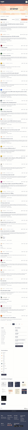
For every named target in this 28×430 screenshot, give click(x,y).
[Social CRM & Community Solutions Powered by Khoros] (25, 408)
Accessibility (22, 418)
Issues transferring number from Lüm (8, 212)
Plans (1, 339)
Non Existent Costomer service (7, 138)
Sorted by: (13, 19)
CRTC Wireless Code (23, 421)
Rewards (2, 342)
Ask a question (24, 19)
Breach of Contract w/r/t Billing (7, 193)
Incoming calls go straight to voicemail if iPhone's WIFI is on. (12, 183)
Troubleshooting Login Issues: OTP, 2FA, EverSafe (10, 36)
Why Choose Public (10, 417)
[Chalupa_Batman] (4, 369)
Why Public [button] (10, 415)
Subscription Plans (3, 417)
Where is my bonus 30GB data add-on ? (8, 148)
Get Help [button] (15, 415)
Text (1, 245)
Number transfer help (5, 253)
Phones (2, 338)
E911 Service (22, 420)
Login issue (3, 262)
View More (3, 374)
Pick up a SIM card (3, 418)
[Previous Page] (6, 324)
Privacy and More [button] (22, 416)
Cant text (2, 272)
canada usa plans (4, 47)
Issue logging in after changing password (8, 102)
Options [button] (26, 16)
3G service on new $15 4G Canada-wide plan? (10, 73)
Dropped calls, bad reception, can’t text (8, 222)
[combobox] (14, 12)
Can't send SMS (16, 333)
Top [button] (1, 408)
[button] (3, 384)
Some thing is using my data (6, 111)
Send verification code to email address (8, 317)
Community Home (3, 16)
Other (1, 335)
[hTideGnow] (3, 353)
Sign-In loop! (16, 336)
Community (2, 331)
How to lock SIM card (5, 299)
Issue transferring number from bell (7, 174)
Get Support (10, 50)
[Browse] (1, 5)
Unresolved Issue (16, 419)
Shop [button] (2, 415)
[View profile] (1, 22)
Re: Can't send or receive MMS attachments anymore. (11, 121)
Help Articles (15, 417)
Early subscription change (5, 290)
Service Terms (22, 419)
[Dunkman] (3, 366)
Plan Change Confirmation (6, 55)
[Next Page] (22, 324)
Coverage (9, 419)
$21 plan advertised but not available (8, 231)
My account (3, 65)
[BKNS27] (3, 361)
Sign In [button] (2, 423)
